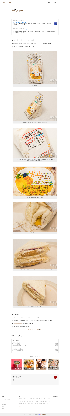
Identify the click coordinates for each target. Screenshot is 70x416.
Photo (45, 400)
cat (31, 398)
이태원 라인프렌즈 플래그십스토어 (16, 342)
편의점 (41, 403)
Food (16, 340)
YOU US (21, 398)
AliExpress (31, 404)
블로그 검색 (49, 2)
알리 (20, 404)
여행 (27, 401)
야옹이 (24, 401)
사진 (20, 401)
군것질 (44, 403)
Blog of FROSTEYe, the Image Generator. (20, 377)
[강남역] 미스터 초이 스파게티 (16, 343)
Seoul (28, 400)
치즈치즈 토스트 (16, 324)
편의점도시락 (22, 403)
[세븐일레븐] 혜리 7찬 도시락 (16, 348)
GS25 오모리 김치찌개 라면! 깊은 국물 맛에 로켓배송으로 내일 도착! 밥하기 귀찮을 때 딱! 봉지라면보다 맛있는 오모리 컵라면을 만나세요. (32, 24)
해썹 (37, 401)
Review (13, 340)
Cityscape (38, 398)
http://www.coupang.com (17, 20)
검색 (15, 399)
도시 (34, 398)
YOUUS (33, 403)
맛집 (46, 401)
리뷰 (24, 400)
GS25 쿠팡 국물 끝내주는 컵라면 (19, 22)
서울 (41, 400)
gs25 (27, 404)
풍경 (30, 401)
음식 (49, 401)
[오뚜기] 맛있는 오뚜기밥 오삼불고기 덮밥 (17, 350)
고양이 (21, 400)
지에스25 (48, 398)
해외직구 (36, 404)
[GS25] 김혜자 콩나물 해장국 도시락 (17, 349)
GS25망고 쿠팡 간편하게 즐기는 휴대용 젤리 (22, 30)
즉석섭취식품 (41, 401)
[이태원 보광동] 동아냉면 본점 (16, 344)
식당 (34, 400)
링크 (21, 324)
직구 (26, 403)
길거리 (37, 403)
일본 (23, 404)
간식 (29, 403)
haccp (38, 400)
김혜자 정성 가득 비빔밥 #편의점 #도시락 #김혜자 (19, 345)
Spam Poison (44, 414)
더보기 (20, 406)
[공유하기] (15, 336)
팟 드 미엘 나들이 (14, 346)
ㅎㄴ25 (48, 403)
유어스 (31, 400)
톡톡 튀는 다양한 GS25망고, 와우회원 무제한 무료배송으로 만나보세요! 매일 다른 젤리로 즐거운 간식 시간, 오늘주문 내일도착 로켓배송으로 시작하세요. (35, 32)
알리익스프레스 (26, 398)
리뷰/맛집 (54, 2)
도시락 (34, 401)
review (49, 400)
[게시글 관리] (16, 336)
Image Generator (6, 2)
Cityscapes (43, 398)
